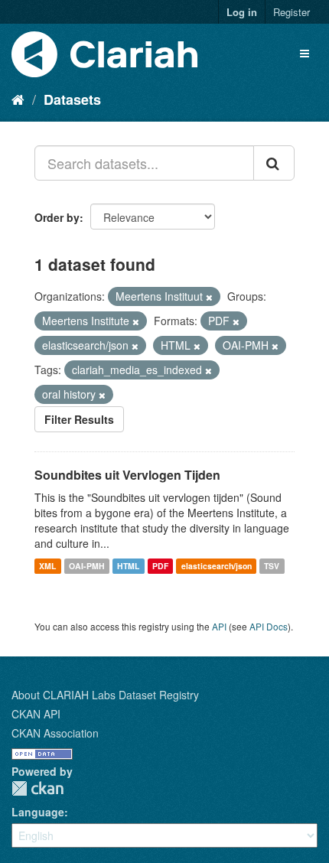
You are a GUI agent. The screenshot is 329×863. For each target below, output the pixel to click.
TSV (271, 566)
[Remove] (209, 297)
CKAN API (35, 713)
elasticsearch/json (216, 566)
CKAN (37, 788)
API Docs (268, 626)
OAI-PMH (87, 566)
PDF (160, 566)
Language (37, 811)
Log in (241, 12)
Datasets (72, 99)
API (219, 626)
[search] (274, 163)
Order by (57, 217)
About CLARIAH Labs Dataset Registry (105, 694)
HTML (128, 566)
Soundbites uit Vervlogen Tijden (127, 475)
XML (47, 566)
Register (291, 12)
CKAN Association (55, 733)
